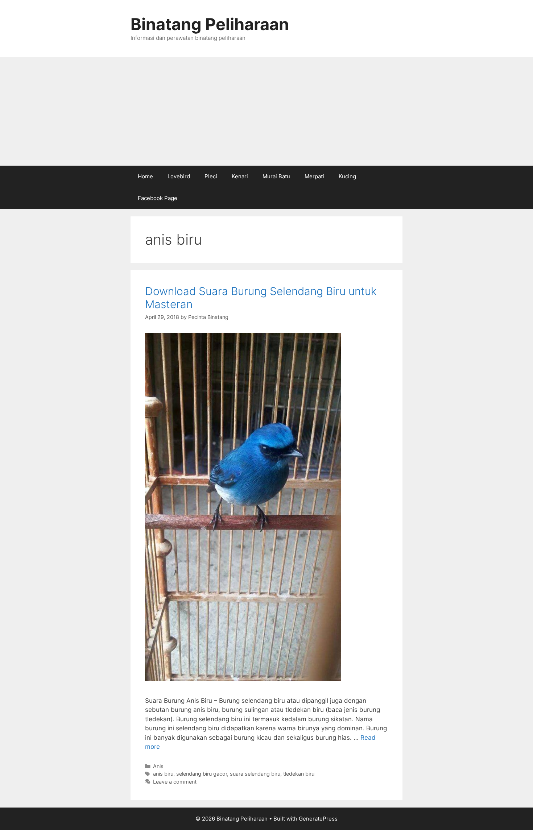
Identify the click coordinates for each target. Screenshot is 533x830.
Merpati (314, 176)
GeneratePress (318, 818)
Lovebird (179, 176)
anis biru (163, 774)
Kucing (347, 176)
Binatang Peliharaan (210, 24)
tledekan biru (298, 774)
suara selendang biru (255, 774)
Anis (158, 766)
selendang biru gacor (201, 774)
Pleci (210, 176)
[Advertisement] (266, 111)
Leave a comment (175, 782)
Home (145, 176)
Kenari (240, 176)
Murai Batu (276, 176)
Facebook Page (157, 198)
